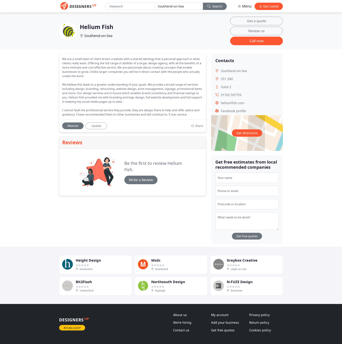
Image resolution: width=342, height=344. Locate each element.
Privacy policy (259, 315)
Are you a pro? (72, 327)
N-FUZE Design (240, 281)
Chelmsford (87, 290)
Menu (246, 6)
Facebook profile (233, 111)
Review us (256, 30)
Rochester (237, 290)
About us (180, 315)
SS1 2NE (227, 79)
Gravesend (86, 269)
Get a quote (256, 21)
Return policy (259, 322)
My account (220, 315)
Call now (257, 40)
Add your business (225, 322)
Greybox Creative (242, 260)
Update (96, 126)
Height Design (88, 260)
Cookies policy (260, 330)
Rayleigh (160, 290)
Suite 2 (226, 87)
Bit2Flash (84, 281)
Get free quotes (247, 236)
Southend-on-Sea (98, 35)
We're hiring (182, 322)
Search (216, 6)
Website (73, 126)
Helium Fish (96, 27)
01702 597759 (231, 95)
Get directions (247, 133)
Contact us (181, 330)
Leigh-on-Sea (238, 269)
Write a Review (141, 179)
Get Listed (270, 6)
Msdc (155, 260)
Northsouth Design (168, 281)
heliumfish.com (232, 103)
